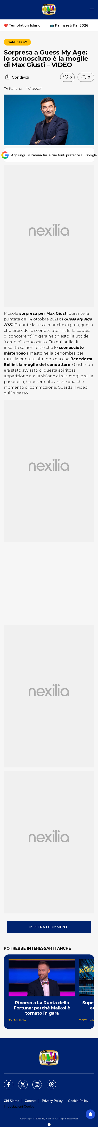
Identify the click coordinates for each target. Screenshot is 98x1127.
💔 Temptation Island (22, 25)
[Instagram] (34, 1082)
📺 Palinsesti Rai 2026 (69, 25)
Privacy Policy (52, 1101)
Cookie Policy (78, 1101)
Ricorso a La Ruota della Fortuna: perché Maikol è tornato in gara (42, 1008)
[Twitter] (20, 1082)
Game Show (17, 42)
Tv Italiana (13, 89)
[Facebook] (6, 1082)
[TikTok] (48, 1082)
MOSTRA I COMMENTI (49, 927)
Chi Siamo (11, 1101)
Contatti (30, 1101)
